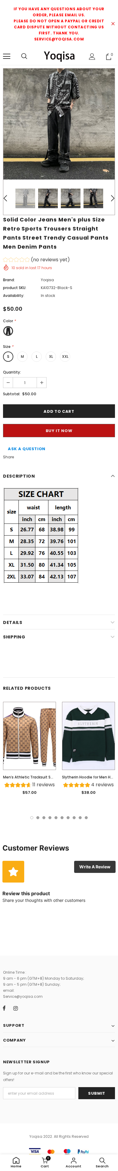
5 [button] (55, 817)
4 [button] (49, 817)
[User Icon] (92, 56)
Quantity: (12, 372)
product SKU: (14, 287)
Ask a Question (26, 449)
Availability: (13, 295)
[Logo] (59, 56)
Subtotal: (11, 393)
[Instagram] (15, 1008)
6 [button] (62, 817)
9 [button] (80, 817)
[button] (36, 260)
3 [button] (43, 817)
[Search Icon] (24, 56)
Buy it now (59, 431)
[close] (113, 24)
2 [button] (37, 817)
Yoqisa (47, 279)
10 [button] (86, 817)
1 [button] (31, 817)
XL (51, 356)
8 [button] (74, 817)
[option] (59, 124)
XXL (65, 356)
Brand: (9, 279)
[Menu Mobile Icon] (6, 56)
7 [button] (68, 817)
